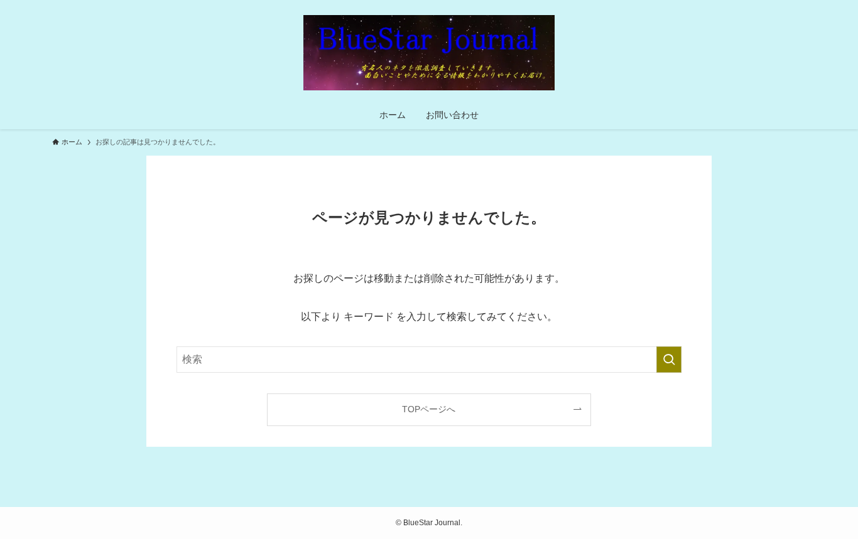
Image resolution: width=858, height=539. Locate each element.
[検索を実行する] (669, 359)
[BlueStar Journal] (429, 52)
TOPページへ (428, 409)
